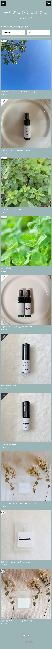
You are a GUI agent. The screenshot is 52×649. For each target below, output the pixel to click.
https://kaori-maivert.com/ (28, 636)
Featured (7, 32)
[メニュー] (3, 3)
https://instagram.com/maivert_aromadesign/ (23, 636)
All (29, 32)
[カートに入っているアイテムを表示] (48, 3)
